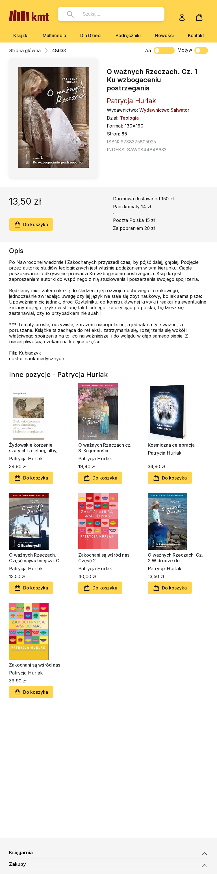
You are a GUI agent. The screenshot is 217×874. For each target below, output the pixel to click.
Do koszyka (35, 224)
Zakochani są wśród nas (34, 665)
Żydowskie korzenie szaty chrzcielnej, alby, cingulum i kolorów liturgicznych (33, 447)
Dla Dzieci (90, 35)
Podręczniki (128, 35)
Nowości (164, 35)
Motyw (184, 50)
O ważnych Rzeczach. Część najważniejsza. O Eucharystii (34, 557)
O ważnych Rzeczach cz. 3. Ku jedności (104, 447)
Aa (148, 50)
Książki (21, 35)
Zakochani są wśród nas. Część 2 (104, 557)
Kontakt (196, 35)
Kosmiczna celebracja (171, 445)
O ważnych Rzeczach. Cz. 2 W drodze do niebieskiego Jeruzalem (175, 557)
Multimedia (54, 35)
